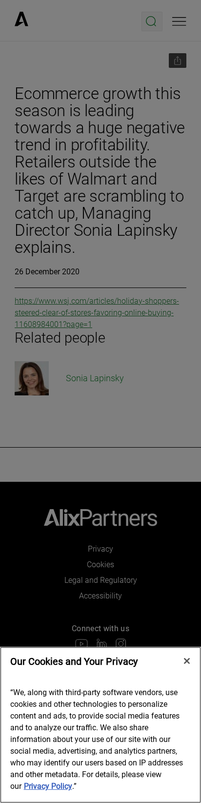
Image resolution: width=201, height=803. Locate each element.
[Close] (187, 661)
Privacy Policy (48, 786)
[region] (100, 725)
